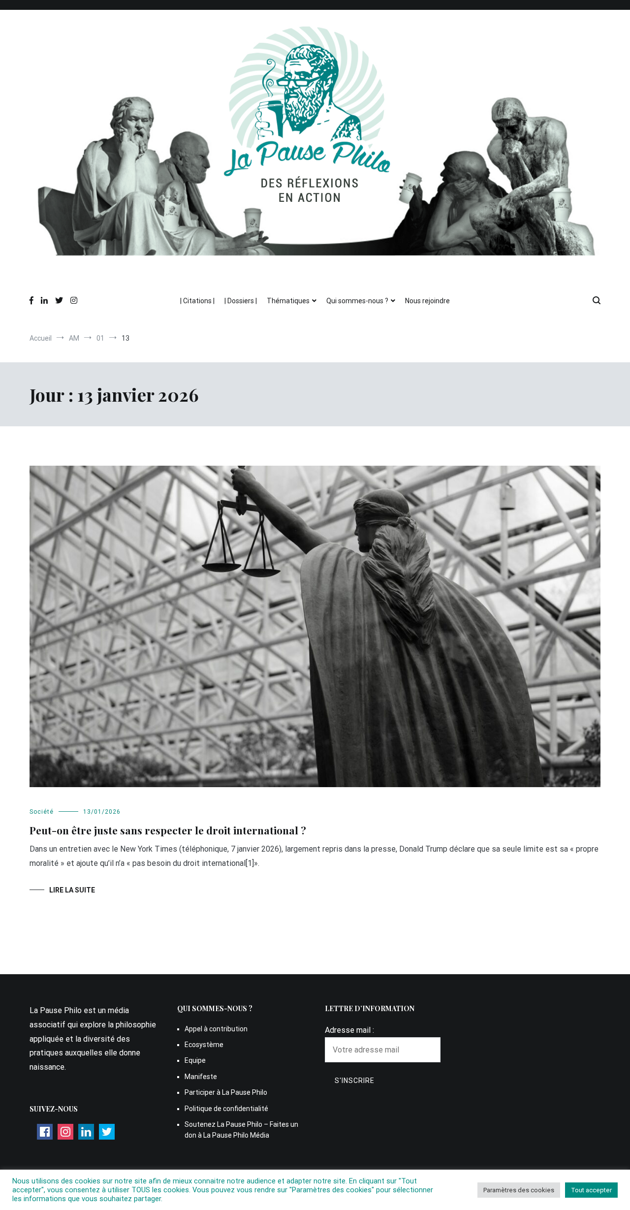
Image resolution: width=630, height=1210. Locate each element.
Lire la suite (72, 890)
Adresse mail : (349, 1030)
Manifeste (201, 1077)
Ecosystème (204, 1045)
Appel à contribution (216, 1029)
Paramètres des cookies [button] (518, 1190)
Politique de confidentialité (226, 1109)
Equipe (195, 1060)
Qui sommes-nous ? (357, 301)
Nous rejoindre (427, 301)
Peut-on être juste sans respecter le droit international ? (168, 830)
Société (42, 811)
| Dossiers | (240, 301)
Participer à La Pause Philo (226, 1092)
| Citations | (197, 301)
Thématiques (288, 301)
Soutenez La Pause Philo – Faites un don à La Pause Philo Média (241, 1129)
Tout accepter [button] (591, 1190)
